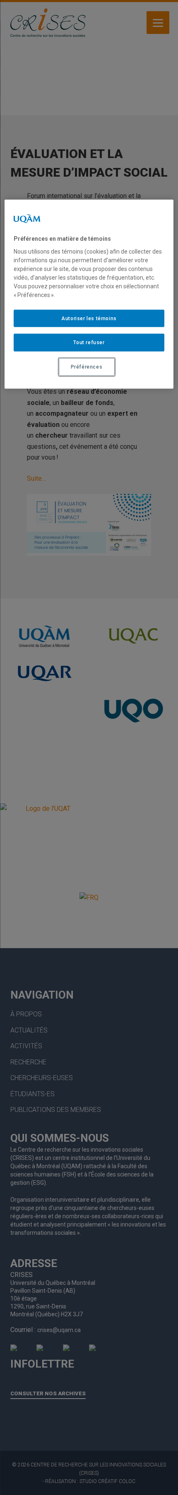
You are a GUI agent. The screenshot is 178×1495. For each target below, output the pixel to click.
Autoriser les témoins (89, 318)
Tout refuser (88, 342)
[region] (89, 294)
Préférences (87, 367)
